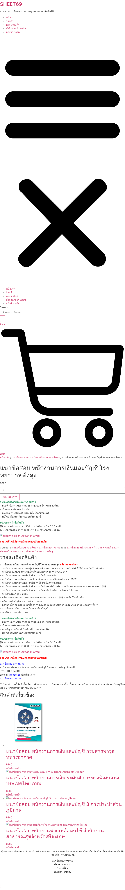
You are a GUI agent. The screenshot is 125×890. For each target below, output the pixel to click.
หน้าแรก (10, 17)
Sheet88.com (7, 877)
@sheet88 (15, 674)
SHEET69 (11, 4)
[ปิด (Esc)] (20, 884)
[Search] (2, 318)
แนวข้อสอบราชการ (22, 457)
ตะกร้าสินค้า (13, 24)
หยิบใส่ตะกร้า (10, 496)
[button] (62, 160)
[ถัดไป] (8, 888)
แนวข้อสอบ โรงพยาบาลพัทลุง (38, 551)
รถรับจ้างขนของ (62, 871)
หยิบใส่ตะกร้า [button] (13, 768)
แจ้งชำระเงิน (13, 32)
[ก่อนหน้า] (2, 888)
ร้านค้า (10, 21)
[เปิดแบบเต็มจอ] (8, 884)
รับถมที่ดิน (62, 868)
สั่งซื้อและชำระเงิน (16, 28)
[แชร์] (14, 884)
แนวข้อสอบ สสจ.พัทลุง (47, 457)
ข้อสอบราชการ (62, 864)
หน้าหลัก (4, 457)
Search (4, 307)
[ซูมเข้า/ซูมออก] (2, 884)
